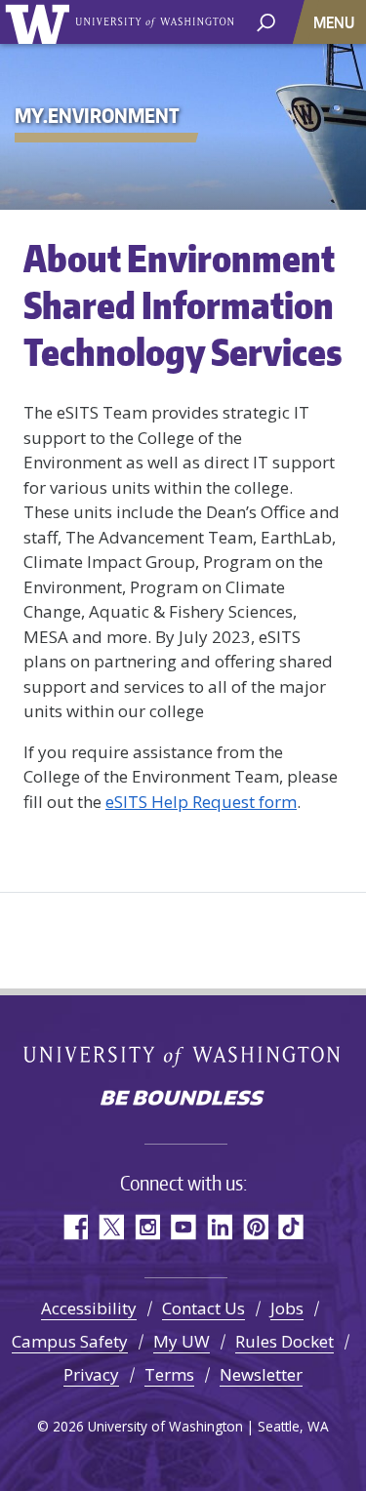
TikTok (291, 1227)
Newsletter (261, 1374)
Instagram (147, 1227)
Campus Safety (70, 1341)
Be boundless (183, 1099)
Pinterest (255, 1227)
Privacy (91, 1374)
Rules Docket (284, 1341)
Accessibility (89, 1308)
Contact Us (203, 1308)
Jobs (287, 1308)
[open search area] (266, 21)
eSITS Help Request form (201, 801)
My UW (181, 1341)
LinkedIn (219, 1227)
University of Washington (40, 22)
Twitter (111, 1227)
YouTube (183, 1227)
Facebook (74, 1227)
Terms (169, 1374)
